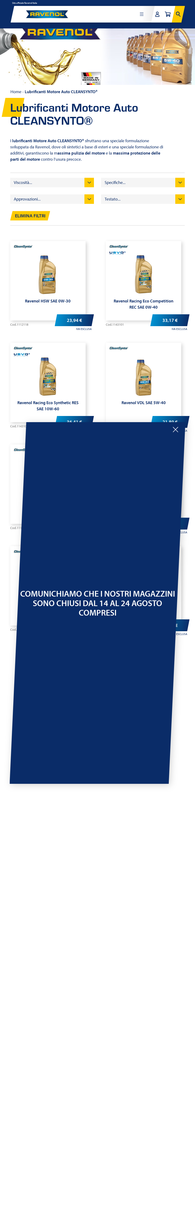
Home (15, 91)
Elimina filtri (30, 215)
